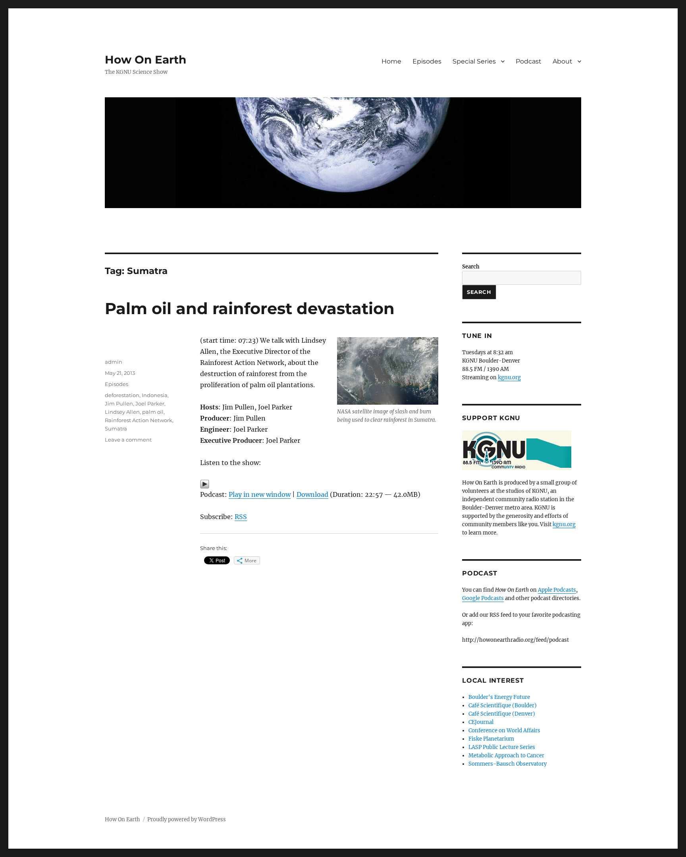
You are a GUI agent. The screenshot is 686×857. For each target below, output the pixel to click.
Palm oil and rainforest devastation (250, 308)
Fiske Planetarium (491, 738)
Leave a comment (128, 439)
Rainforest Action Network (138, 420)
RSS (241, 517)
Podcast (528, 61)
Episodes (426, 61)
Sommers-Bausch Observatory (507, 763)
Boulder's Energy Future (499, 697)
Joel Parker (149, 403)
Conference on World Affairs (504, 730)
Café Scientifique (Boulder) (502, 705)
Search (471, 266)
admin (113, 362)
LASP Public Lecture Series (501, 747)
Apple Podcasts (557, 590)
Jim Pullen (119, 403)
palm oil (153, 412)
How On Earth (145, 59)
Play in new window (260, 494)
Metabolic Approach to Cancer (506, 755)
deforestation (122, 395)
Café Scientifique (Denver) (501, 713)
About (562, 61)
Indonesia (155, 395)
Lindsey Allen (122, 412)
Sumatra (116, 428)
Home (391, 61)
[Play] (319, 484)
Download (312, 494)
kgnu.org (509, 377)
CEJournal (480, 722)
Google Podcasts (483, 598)
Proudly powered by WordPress (186, 819)
